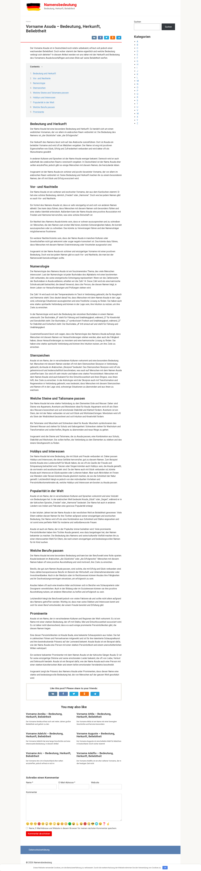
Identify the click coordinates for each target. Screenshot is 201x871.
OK (165, 868)
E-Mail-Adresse (67, 782)
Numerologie (39, 83)
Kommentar (31, 792)
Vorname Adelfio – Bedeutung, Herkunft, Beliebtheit (95, 755)
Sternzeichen (39, 88)
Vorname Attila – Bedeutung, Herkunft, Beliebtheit (94, 715)
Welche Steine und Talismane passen (51, 92)
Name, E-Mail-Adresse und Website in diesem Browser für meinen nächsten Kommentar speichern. (73, 828)
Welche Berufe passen (44, 107)
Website (95, 782)
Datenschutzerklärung (39, 849)
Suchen (137, 21)
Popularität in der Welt (43, 102)
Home (28, 21)
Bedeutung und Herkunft (44, 73)
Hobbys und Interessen (44, 97)
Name (29, 782)
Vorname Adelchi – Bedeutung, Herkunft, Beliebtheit (44, 735)
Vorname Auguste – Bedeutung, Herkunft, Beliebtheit (96, 735)
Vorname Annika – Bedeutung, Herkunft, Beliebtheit (44, 715)
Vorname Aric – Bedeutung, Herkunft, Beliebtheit (48, 755)
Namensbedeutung (60, 4)
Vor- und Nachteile (42, 78)
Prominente (38, 112)
